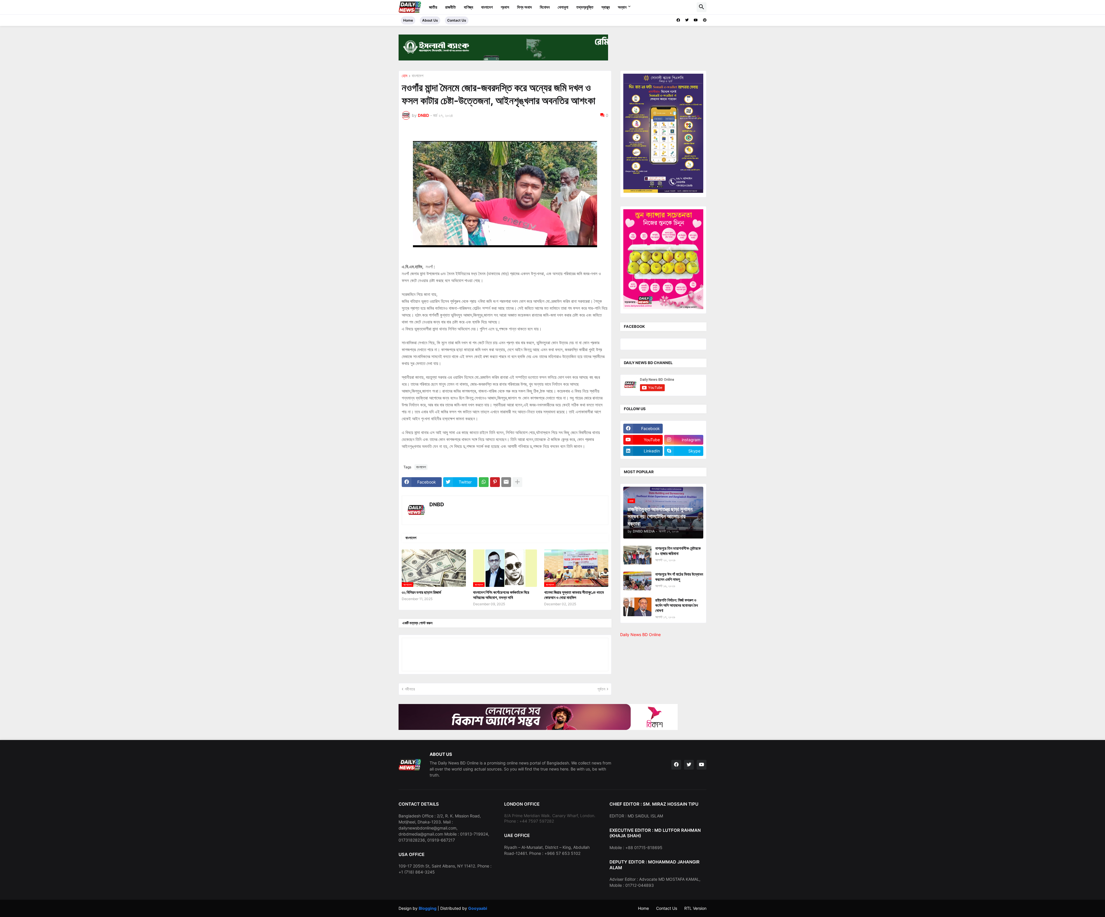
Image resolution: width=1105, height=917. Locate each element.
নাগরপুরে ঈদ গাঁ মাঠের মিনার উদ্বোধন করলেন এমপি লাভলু (679, 577)
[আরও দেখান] (517, 482)
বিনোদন (545, 7)
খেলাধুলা (563, 7)
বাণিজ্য (468, 7)
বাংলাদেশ (487, 7)
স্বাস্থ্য (605, 7)
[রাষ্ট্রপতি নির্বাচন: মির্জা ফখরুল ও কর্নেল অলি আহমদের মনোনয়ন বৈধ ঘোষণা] (637, 607)
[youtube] (696, 20)
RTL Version (695, 908)
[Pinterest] (495, 482)
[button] (701, 7)
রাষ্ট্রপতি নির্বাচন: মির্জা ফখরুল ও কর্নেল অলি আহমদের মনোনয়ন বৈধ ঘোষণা (676, 605)
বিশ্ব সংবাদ (524, 7)
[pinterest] (704, 20)
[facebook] (678, 20)
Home (408, 20)
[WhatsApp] (484, 482)
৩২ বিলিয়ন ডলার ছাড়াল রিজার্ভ (421, 592)
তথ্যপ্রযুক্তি (584, 7)
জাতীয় (433, 7)
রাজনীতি (450, 7)
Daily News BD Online (640, 634)
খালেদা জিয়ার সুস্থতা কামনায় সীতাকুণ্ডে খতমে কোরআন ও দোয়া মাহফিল (574, 595)
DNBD (436, 504)
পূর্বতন (601, 688)
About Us (430, 20)
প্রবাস (505, 7)
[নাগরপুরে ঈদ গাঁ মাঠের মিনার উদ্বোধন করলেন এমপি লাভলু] (637, 581)
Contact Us (456, 20)
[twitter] (687, 20)
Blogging (428, 908)
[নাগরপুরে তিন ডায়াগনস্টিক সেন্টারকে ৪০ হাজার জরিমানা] (637, 555)
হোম (404, 76)
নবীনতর (410, 688)
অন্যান (622, 7)
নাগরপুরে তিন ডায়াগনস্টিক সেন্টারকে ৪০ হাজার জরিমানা (678, 551)
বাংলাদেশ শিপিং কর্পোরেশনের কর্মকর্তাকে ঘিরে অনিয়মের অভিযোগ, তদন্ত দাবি (501, 595)
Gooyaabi (477, 908)
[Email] (506, 482)
